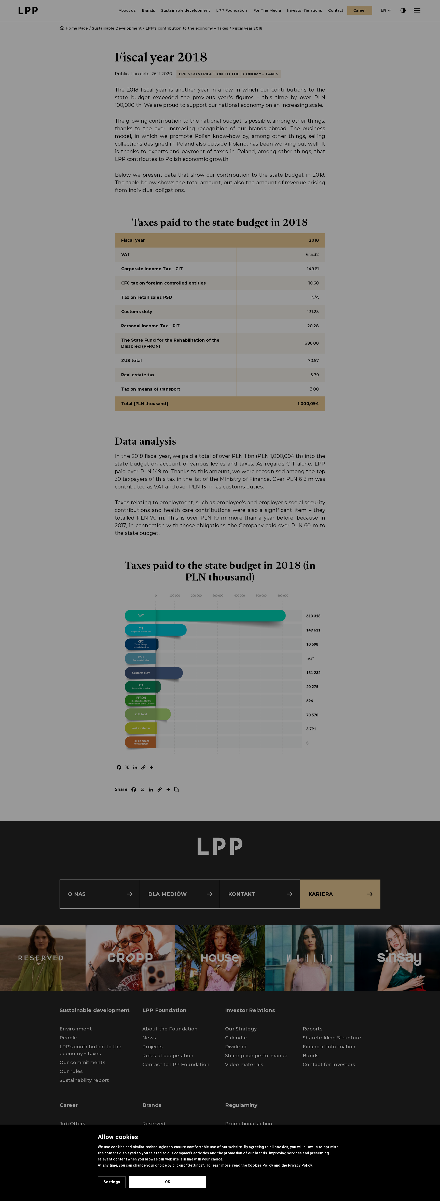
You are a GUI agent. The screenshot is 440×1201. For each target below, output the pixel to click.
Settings (111, 1182)
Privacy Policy (300, 1165)
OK (167, 1182)
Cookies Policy (260, 1165)
